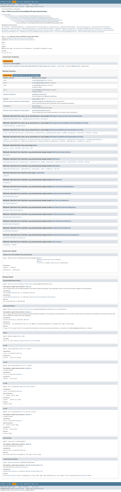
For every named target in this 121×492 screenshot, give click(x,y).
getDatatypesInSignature (94, 139)
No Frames (26, 4)
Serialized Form (7, 52)
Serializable (6, 27)
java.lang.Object (6, 14)
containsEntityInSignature (18, 139)
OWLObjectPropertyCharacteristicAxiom (90, 30)
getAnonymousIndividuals (53, 132)
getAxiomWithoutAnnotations (40, 110)
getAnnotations (29, 132)
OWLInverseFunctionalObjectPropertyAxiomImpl (17, 66)
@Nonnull (39, 258)
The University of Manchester (17, 490)
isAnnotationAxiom (8, 125)
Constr (17, 6)
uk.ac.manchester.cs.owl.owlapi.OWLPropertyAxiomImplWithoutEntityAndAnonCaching (37, 20)
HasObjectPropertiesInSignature (65, 28)
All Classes (35, 4)
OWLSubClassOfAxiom (9, 94)
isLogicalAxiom (20, 125)
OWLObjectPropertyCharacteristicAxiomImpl (20, 38)
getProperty (44, 119)
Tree (21, 1)
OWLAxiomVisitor (42, 80)
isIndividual (35, 168)
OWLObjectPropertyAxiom (69, 30)
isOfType (88, 132)
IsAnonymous (5, 30)
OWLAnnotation (71, 31)
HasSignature (108, 28)
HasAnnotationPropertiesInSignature (37, 27)
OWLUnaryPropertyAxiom (27, 31)
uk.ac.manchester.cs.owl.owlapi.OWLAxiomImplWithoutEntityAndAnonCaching (29, 17)
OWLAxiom (12, 30)
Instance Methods (19, 75)
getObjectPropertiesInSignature (49, 141)
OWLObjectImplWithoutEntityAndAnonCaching (66, 137)
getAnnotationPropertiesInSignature (39, 139)
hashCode (62, 141)
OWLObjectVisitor (42, 85)
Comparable (14, 27)
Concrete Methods (33, 75)
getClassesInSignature (59, 139)
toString (88, 141)
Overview (3, 1)
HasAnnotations (54, 27)
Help (36, 1)
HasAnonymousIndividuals (67, 27)
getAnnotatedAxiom (37, 101)
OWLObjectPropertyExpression (93, 28)
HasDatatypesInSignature (29, 28)
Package (9, 1)
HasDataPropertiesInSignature (11, 28)
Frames (20, 4)
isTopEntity (80, 141)
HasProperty (80, 28)
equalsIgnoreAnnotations (16, 132)
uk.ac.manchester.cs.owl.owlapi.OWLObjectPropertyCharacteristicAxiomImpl (36, 21)
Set (45, 101)
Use (18, 1)
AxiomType (6, 106)
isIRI (42, 168)
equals (34, 99)
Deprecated (27, 1)
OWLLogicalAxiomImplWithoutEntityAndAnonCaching (68, 123)
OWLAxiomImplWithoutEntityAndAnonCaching (66, 130)
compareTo (6, 139)
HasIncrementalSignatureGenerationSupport (91, 31)
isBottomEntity (71, 141)
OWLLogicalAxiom (49, 30)
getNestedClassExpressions (29, 141)
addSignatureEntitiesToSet (31, 119)
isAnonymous (6, 244)
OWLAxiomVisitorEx (42, 83)
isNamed (14, 244)
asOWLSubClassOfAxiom (38, 94)
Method (22, 6)
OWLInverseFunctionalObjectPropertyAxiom (29, 30)
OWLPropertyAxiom (108, 30)
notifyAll (18, 148)
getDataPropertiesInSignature (76, 139)
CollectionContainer (60, 31)
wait (23, 148)
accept (34, 80)
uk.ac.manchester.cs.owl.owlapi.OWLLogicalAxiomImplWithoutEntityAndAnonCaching (34, 18)
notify (12, 148)
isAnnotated (80, 132)
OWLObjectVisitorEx (43, 89)
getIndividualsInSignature (11, 141)
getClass (5, 148)
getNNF (64, 132)
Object (39, 99)
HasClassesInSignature (84, 27)
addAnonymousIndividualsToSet (12, 119)
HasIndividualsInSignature (46, 28)
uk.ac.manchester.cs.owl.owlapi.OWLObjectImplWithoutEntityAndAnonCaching (27, 16)
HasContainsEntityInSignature (101, 27)
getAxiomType (36, 106)
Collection (60, 66)
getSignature (72, 132)
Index (32, 1)
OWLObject (21, 27)
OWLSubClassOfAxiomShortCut (10, 31)
